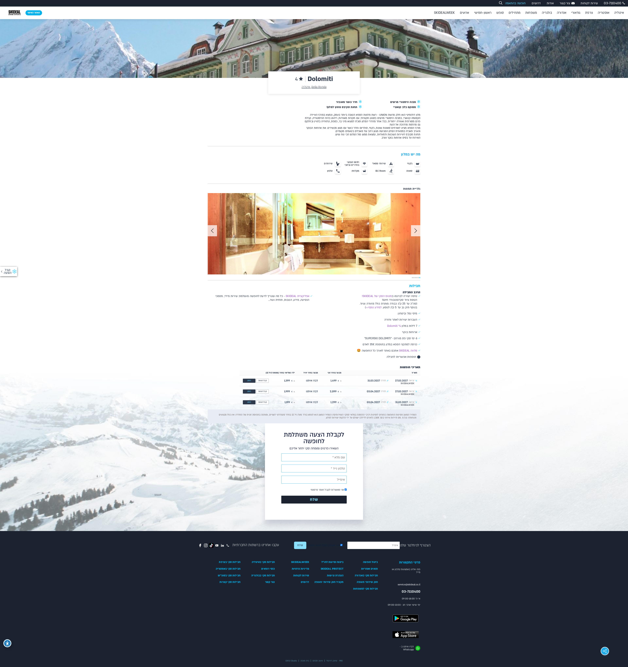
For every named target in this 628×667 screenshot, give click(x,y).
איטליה (619, 13)
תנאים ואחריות (369, 569)
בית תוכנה (304, 660)
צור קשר (565, 3)
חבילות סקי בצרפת (229, 562)
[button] (212, 230)
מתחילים (514, 13)
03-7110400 (612, 3)
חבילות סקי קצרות (229, 582)
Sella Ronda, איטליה (314, 87)
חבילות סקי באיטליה (263, 562)
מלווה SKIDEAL (408, 350)
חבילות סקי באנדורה (366, 575)
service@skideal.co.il (409, 584)
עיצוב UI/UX (318, 660)
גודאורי (575, 13)
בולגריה (547, 13)
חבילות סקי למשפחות (365, 589)
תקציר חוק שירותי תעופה (328, 582)
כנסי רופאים (268, 569)
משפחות (531, 13)
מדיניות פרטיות (300, 569)
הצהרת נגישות (335, 575)
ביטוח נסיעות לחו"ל (332, 562)
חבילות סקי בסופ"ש (229, 575)
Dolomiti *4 (394, 326)
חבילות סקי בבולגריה (263, 575)
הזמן (249, 380)
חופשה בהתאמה (515, 3)
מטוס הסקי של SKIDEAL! (376, 296)
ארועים (464, 13)
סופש (500, 13)
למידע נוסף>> (374, 307)
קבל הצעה (262, 380)
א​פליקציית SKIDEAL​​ (297, 296)
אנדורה (561, 13)
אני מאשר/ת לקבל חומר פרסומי (328, 489)
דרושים (536, 3)
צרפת (589, 13)
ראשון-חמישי (483, 13)
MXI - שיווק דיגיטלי (334, 660)
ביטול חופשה (370, 562)
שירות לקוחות (589, 3)
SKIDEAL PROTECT (332, 569)
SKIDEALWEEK (444, 13)
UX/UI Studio (291, 660)
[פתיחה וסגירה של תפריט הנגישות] (7, 643)
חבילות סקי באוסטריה (228, 569)
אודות (550, 3)
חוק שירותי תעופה (367, 582)
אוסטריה (603, 13)
